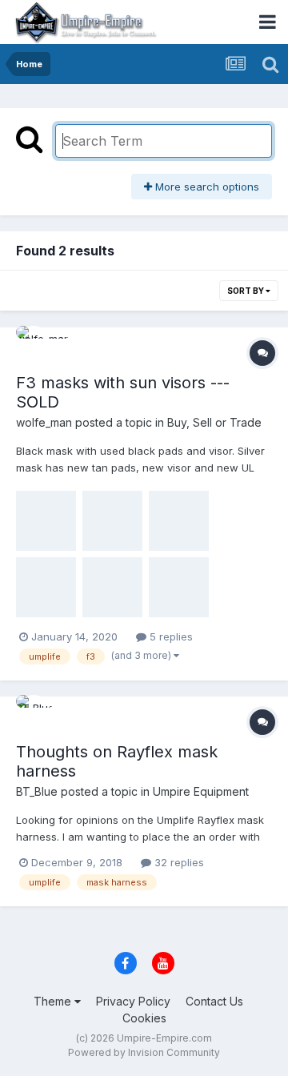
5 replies (169, 636)
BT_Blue (37, 791)
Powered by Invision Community (144, 1052)
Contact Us (214, 1001)
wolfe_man (44, 422)
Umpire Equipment (201, 791)
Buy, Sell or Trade (214, 422)
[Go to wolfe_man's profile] (33, 343)
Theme (54, 1001)
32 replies (177, 862)
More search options (205, 186)
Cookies (144, 1018)
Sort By (246, 290)
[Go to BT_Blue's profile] (33, 712)
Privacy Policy (133, 1001)
